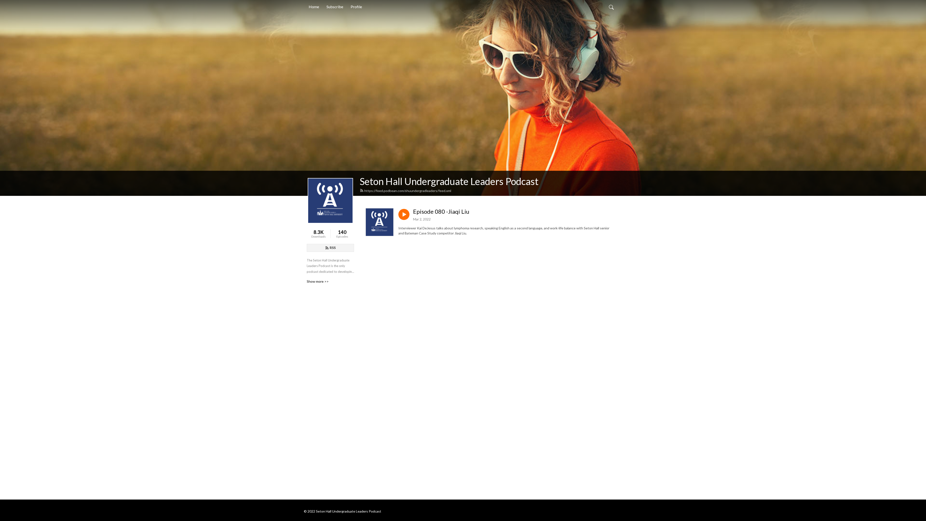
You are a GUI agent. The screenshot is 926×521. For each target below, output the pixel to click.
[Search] (611, 7)
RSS (333, 248)
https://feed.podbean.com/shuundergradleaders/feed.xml (407, 191)
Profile (356, 6)
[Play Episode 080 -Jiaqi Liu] (403, 214)
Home (314, 6)
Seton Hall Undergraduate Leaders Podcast (449, 181)
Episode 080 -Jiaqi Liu (441, 211)
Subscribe (335, 6)
